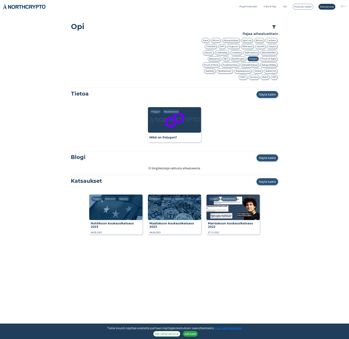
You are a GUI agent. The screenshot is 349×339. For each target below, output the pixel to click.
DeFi (222, 46)
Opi (285, 6)
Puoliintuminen (230, 64)
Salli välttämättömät (167, 334)
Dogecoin (233, 46)
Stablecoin (270, 70)
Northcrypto (238, 58)
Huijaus (272, 46)
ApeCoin (247, 40)
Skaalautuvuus (243, 70)
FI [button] (342, 6)
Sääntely (209, 70)
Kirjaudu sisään (303, 6)
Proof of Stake (269, 58)
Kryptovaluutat (248, 6)
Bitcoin (259, 40)
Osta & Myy (270, 6)
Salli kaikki (190, 334)
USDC (243, 77)
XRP (274, 77)
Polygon (253, 58)
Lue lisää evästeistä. (228, 328)
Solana (257, 70)
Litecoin (208, 52)
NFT (226, 58)
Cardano (271, 40)
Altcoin (215, 40)
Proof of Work (211, 64)
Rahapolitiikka (269, 64)
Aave (205, 40)
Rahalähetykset (250, 64)
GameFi (260, 46)
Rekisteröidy (327, 6)
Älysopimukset (230, 40)
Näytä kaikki (267, 94)
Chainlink (211, 46)
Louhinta (236, 52)
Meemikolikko (269, 52)
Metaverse (214, 58)
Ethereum (247, 46)
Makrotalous (251, 52)
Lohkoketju (222, 52)
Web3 (265, 77)
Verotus (254, 77)
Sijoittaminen (224, 70)
